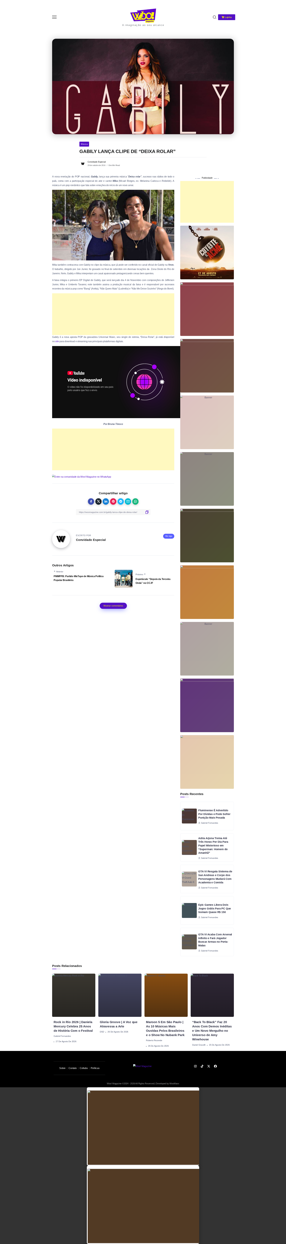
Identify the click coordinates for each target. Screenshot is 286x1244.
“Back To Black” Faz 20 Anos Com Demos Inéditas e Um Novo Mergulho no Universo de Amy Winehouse (212, 1030)
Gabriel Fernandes (62, 1036)
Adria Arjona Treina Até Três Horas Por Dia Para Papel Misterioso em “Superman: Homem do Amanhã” (213, 845)
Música (84, 144)
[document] (143, 1126)
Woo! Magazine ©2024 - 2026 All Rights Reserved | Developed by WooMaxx (143, 1083)
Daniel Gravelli (198, 1045)
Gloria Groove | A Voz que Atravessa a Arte (118, 1024)
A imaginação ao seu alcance (143, 25)
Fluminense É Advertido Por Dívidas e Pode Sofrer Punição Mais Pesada (214, 814)
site (57, 341)
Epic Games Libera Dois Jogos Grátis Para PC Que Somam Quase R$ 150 (214, 908)
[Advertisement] (113, 314)
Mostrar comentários (113, 605)
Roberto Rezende (154, 1040)
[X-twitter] (209, 1066)
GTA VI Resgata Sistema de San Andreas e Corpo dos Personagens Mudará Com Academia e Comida (215, 877)
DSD (102, 1032)
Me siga (168, 536)
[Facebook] (215, 1066)
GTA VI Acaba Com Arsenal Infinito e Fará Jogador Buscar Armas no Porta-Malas (215, 940)
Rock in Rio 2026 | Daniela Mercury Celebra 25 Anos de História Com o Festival (73, 1026)
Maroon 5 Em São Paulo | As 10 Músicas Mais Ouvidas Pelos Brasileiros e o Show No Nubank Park (165, 1028)
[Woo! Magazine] (143, 15)
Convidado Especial (97, 162)
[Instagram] (195, 1066)
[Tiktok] (202, 1066)
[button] (280, 4)
